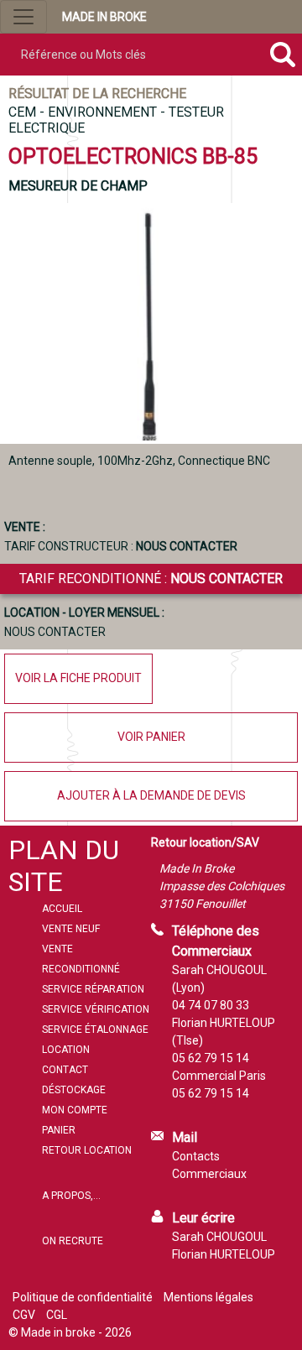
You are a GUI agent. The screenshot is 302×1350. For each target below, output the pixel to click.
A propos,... (71, 1195)
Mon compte (74, 1110)
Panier (59, 1130)
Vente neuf (71, 929)
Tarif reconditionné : (151, 578)
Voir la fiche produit (78, 678)
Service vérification (95, 1009)
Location (66, 1050)
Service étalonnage (95, 1029)
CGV (24, 1314)
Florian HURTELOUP (223, 1254)
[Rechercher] (282, 55)
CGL (56, 1314)
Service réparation (93, 989)
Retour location (87, 1150)
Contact (65, 1070)
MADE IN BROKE (104, 16)
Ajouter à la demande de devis (151, 795)
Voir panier (151, 736)
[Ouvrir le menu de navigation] (23, 17)
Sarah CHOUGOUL (219, 1236)
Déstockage (74, 1090)
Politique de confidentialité (83, 1297)
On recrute (72, 1241)
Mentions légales (208, 1297)
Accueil (62, 909)
